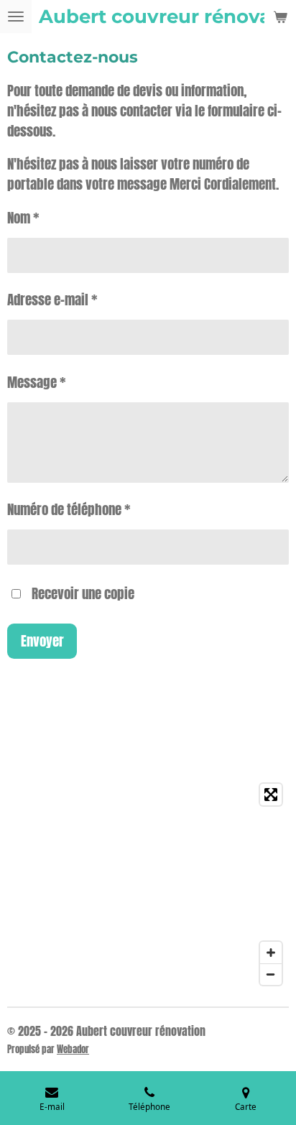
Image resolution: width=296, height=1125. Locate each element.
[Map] (148, 884)
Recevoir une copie (83, 593)
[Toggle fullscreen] (271, 794)
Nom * (23, 218)
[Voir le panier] (280, 16)
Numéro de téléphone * (69, 509)
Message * (36, 382)
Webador (73, 1049)
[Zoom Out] (271, 974)
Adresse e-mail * (52, 300)
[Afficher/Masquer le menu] (16, 16)
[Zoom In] (271, 952)
